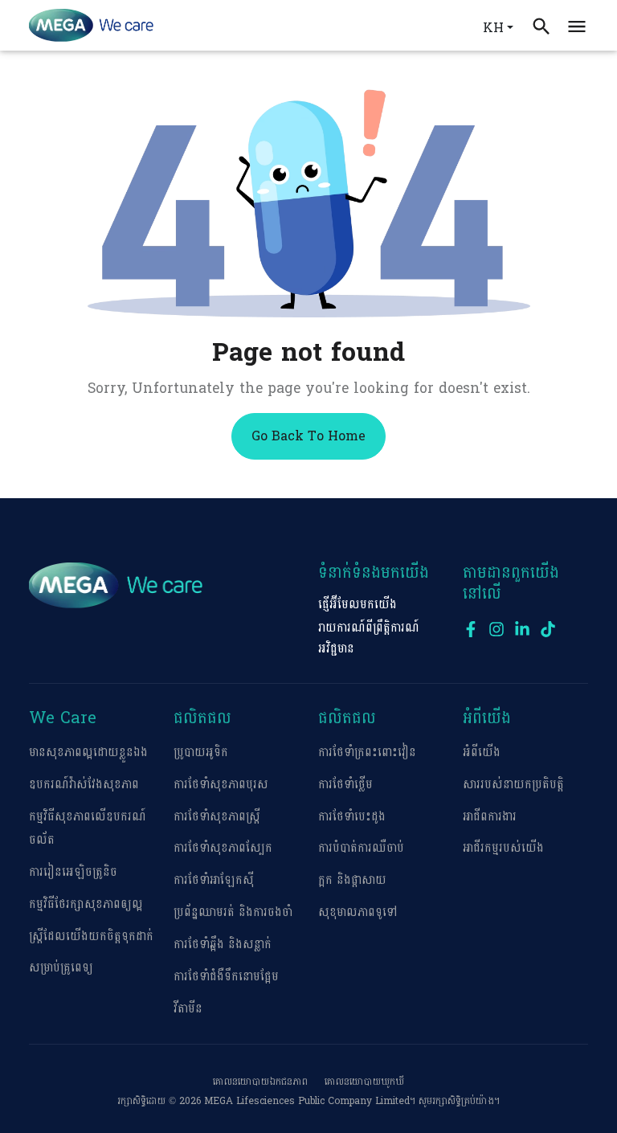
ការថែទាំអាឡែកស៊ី (214, 880)
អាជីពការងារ (490, 817)
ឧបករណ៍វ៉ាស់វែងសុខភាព (84, 785)
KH (493, 27)
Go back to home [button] (308, 436)
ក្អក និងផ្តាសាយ (352, 880)
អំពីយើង (482, 752)
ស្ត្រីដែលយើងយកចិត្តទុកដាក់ (91, 936)
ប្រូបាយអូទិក (201, 752)
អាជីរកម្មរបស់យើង (503, 848)
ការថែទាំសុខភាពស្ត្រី (217, 817)
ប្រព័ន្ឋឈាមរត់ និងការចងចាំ (233, 912)
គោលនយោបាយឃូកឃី (364, 1081)
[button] (577, 25)
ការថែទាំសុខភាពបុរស (221, 785)
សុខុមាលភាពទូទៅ (357, 912)
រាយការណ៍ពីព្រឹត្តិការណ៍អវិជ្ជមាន (368, 638)
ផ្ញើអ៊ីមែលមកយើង (357, 605)
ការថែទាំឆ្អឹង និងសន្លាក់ (223, 944)
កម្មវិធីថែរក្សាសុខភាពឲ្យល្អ (86, 904)
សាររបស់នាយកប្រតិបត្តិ (513, 785)
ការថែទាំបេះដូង (352, 817)
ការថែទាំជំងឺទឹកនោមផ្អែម (226, 977)
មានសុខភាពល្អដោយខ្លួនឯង (88, 752)
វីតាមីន (188, 1009)
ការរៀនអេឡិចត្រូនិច (73, 872)
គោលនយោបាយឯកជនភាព (260, 1081)
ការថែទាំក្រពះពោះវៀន (367, 752)
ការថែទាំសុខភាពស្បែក (223, 848)
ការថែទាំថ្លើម (345, 785)
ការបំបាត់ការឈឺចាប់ (361, 848)
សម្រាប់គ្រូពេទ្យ (61, 968)
